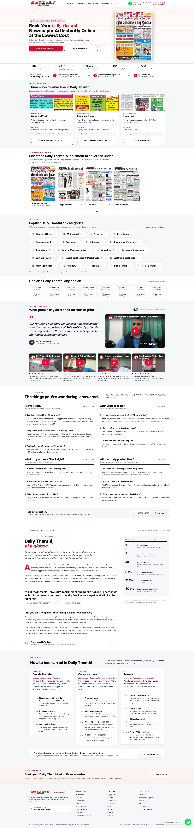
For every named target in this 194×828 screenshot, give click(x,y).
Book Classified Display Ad (95, 140)
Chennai (110, 798)
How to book (143, 801)
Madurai (110, 812)
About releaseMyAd (146, 809)
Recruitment (80, 801)
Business (79, 812)
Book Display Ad (80, 48)
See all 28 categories (154, 227)
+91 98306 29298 (141, 513)
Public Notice (81, 806)
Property (79, 798)
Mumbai (110, 815)
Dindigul (110, 806)
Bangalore (111, 795)
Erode (109, 809)
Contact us (143, 806)
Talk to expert (161, 775)
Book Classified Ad (44, 48)
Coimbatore (111, 801)
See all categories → (83, 815)
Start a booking (148, 754)
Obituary (79, 803)
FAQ (140, 803)
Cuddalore (111, 803)
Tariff (116, 3)
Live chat (160, 513)
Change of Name (82, 809)
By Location (105, 3)
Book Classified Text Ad (49, 140)
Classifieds (69, 3)
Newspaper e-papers (146, 798)
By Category (93, 3)
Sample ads (143, 795)
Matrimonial (80, 795)
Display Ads (80, 3)
